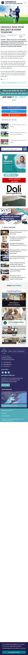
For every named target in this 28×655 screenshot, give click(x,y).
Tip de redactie (15, 115)
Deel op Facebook (15, 108)
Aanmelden (5, 385)
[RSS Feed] (8, 372)
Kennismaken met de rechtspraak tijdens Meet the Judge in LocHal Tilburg (18, 277)
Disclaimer (4, 413)
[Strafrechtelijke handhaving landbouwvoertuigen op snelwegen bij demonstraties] (4, 265)
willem (4, 79)
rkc (7, 79)
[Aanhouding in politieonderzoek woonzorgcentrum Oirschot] (4, 258)
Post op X (15, 111)
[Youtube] (5, 372)
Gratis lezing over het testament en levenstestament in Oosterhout (18, 232)
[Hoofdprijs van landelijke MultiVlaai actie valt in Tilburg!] (4, 245)
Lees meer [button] (22, 648)
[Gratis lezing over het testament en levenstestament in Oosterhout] (4, 232)
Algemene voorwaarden (7, 410)
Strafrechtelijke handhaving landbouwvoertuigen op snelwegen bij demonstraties (18, 264)
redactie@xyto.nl (7, 364)
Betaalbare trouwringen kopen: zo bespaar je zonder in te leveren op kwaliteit (18, 238)
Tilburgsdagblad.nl (10, 2)
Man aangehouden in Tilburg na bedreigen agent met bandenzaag (18, 251)
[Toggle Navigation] (25, 2)
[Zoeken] (25, 149)
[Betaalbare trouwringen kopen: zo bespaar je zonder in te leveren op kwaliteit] (4, 239)
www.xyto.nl (6, 366)
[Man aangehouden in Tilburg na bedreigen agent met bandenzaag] (4, 252)
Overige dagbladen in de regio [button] (10, 405)
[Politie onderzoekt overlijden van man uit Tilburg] (4, 271)
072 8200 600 (7, 362)
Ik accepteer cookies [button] (14, 652)
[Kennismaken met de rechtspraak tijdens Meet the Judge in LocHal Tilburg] (4, 278)
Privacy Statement (6, 415)
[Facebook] (2, 372)
